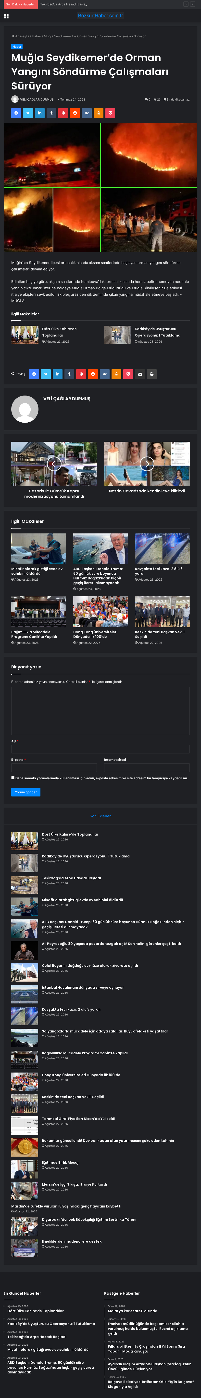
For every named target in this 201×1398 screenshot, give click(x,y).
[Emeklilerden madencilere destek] (24, 1248)
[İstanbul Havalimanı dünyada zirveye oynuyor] (24, 994)
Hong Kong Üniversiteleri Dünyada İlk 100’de (95, 634)
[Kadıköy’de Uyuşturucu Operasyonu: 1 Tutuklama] (117, 335)
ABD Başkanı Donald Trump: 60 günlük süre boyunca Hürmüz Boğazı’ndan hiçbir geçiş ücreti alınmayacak (98, 575)
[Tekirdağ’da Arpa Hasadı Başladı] (24, 885)
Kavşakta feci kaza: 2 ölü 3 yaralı (159, 571)
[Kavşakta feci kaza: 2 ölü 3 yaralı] (162, 548)
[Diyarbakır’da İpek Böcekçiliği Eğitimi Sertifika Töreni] (24, 1226)
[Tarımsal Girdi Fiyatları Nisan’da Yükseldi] (24, 1125)
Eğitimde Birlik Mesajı (60, 1162)
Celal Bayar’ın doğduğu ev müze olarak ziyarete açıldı (90, 965)
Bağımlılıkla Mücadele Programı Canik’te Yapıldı (34, 634)
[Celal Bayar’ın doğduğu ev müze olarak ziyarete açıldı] (24, 972)
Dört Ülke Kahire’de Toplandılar (70, 834)
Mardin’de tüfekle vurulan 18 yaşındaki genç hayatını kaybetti (66, 1206)
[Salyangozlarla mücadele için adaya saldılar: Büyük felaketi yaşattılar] (24, 1038)
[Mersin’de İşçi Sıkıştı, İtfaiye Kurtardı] (24, 1191)
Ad (14, 741)
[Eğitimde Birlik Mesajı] (24, 1169)
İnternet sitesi (115, 760)
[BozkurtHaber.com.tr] (100, 15)
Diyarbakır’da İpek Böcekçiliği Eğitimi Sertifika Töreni (89, 1219)
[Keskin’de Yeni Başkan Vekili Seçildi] (162, 611)
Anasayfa (21, 36)
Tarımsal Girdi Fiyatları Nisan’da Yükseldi (78, 1118)
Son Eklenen (101, 816)
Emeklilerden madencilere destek (71, 1241)
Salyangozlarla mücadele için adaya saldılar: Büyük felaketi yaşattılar (105, 1031)
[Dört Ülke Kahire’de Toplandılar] (25, 335)
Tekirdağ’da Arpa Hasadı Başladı (64, 4)
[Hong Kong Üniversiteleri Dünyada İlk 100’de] (100, 611)
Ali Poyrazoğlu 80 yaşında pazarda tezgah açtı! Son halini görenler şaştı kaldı (111, 943)
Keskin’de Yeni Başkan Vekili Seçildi (160, 634)
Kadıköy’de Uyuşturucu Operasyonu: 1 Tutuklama (86, 856)
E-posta (18, 760)
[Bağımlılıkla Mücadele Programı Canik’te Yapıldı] (38, 611)
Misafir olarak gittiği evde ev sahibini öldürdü (37, 571)
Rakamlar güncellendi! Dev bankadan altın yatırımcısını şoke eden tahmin (108, 1140)
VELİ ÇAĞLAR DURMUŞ (37, 99)
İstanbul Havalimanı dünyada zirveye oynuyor (83, 987)
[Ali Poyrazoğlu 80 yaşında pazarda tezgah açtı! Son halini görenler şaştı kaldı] (24, 950)
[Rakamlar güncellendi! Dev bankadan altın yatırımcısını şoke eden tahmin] (24, 1147)
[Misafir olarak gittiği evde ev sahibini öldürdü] (38, 548)
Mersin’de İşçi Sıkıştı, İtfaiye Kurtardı (74, 1184)
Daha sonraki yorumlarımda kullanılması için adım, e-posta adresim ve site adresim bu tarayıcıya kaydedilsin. (101, 778)
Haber (36, 36)
